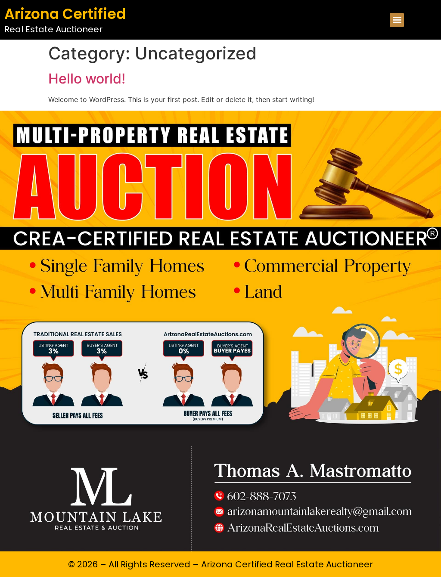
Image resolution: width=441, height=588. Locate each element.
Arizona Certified (65, 14)
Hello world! (86, 78)
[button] (397, 20)
